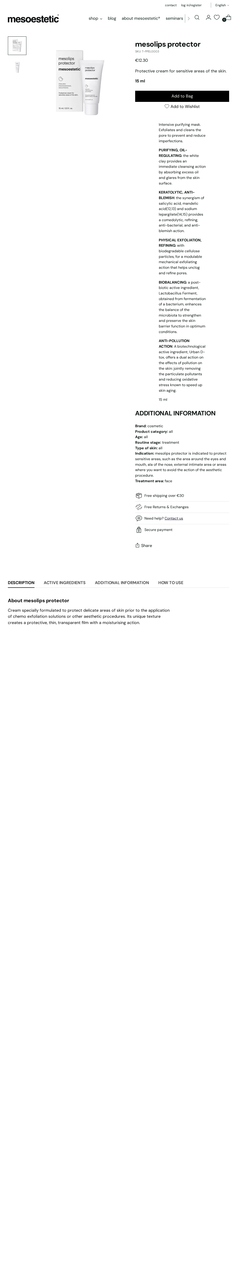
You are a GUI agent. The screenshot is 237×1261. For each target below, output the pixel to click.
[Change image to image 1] (17, 45)
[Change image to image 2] (17, 67)
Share (146, 545)
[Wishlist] (217, 17)
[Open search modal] (197, 17)
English (220, 5)
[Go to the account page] (206, 17)
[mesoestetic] (33, 18)
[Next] (188, 18)
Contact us (174, 518)
